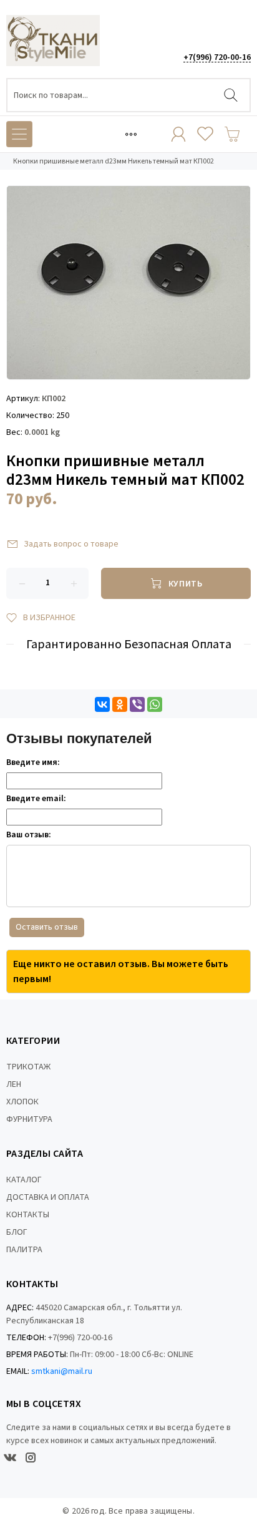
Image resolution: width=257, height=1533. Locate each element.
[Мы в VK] (10, 1457)
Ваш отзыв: (28, 835)
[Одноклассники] (119, 704)
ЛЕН (13, 1084)
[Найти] (231, 95)
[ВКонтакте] (102, 704)
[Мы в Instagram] (30, 1457)
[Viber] (137, 704)
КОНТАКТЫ (27, 1215)
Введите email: (36, 798)
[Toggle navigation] (131, 134)
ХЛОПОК (22, 1102)
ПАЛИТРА (24, 1249)
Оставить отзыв (47, 927)
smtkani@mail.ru (61, 1371)
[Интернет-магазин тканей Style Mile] (53, 40)
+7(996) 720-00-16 (217, 57)
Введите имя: (33, 762)
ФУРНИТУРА (29, 1119)
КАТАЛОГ (24, 1180)
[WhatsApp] (154, 704)
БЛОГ (16, 1232)
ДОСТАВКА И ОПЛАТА (47, 1197)
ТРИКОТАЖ (28, 1067)
